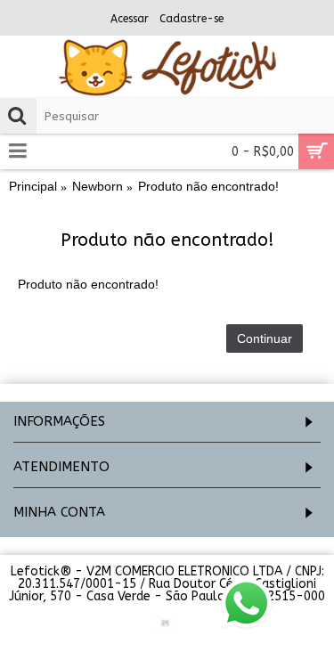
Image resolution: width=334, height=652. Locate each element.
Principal (33, 186)
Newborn (97, 186)
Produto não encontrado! (208, 186)
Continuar (264, 338)
